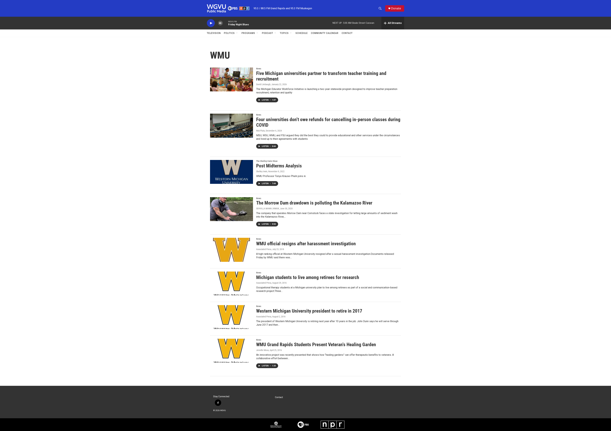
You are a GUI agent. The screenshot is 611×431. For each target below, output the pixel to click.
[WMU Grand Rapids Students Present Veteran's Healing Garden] (231, 351)
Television (214, 33)
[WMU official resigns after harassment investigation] (231, 250)
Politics (229, 33)
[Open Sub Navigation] (237, 33)
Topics (284, 33)
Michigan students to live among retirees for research (307, 277)
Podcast (267, 33)
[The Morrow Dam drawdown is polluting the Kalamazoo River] (231, 209)
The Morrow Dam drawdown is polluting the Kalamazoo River (314, 203)
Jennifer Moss (262, 350)
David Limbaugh (263, 84)
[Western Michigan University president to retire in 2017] (231, 317)
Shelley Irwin (261, 171)
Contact (347, 33)
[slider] (225, 23)
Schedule (301, 33)
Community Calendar (324, 33)
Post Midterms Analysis (279, 166)
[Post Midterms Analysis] (231, 172)
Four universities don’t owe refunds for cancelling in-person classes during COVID (328, 122)
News (258, 68)
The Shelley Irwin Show (266, 161)
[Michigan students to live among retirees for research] (231, 283)
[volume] (220, 23)
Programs (248, 33)
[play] (210, 23)
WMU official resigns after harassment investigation (306, 243)
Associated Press (263, 249)
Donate (396, 8)
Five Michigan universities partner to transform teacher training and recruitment (321, 76)
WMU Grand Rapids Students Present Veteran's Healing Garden (316, 344)
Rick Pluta (260, 130)
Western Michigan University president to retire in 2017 (309, 311)
